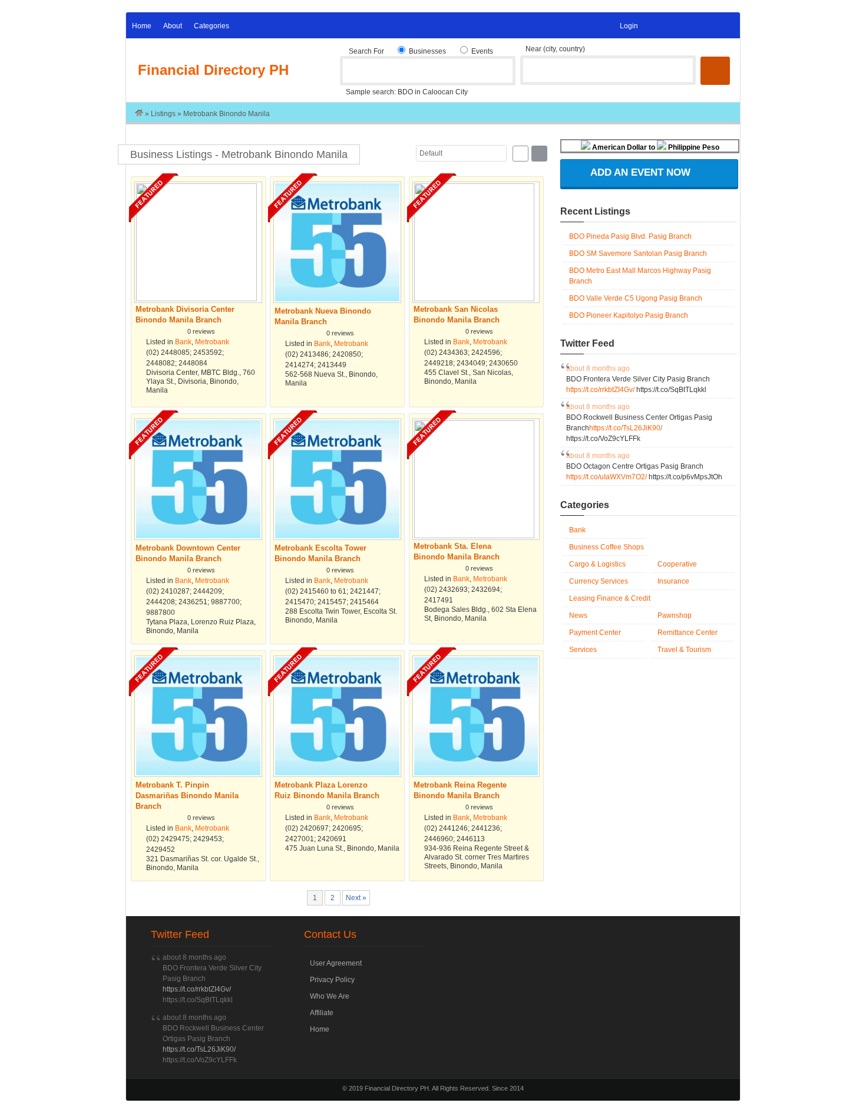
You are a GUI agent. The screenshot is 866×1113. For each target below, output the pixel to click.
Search (715, 71)
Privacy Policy (332, 980)
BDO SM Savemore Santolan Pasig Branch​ (638, 253)
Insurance (673, 581)
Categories (211, 26)
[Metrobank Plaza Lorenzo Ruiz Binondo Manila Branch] (337, 774)
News (578, 615)
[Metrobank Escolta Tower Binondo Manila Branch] (337, 538)
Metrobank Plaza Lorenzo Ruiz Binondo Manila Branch (292, 671)
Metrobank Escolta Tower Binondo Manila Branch (292, 434)
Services (583, 650)
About (172, 26)
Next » (356, 898)
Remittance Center (687, 632)
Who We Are (329, 996)
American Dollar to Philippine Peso (654, 147)
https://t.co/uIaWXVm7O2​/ (607, 477)
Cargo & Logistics (597, 564)
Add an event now (640, 172)
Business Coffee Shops (606, 547)
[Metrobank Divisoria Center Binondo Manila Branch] (198, 299)
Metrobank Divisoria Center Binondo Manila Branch (153, 197)
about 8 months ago (598, 368)
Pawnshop (674, 615)
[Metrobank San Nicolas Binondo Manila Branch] (476, 299)
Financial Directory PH (213, 70)
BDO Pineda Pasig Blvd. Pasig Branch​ (630, 236)
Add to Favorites (253, 313)
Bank (183, 342)
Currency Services (598, 581)
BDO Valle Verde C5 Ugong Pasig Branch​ (635, 298)
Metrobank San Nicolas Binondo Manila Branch (431, 197)
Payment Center (595, 632)
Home (141, 26)
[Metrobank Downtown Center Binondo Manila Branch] (198, 538)
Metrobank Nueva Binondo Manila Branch (292, 197)
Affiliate (321, 1013)
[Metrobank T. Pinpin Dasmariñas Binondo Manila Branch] (198, 774)
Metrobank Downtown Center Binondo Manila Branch (153, 434)
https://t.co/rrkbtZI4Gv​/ (601, 390)
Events (481, 51)
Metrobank (212, 342)
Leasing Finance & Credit (609, 598)
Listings (163, 114)
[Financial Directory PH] (139, 114)
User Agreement (336, 963)
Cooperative (677, 564)
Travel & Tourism (684, 650)
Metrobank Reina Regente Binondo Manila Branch (431, 671)
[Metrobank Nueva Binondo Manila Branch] (337, 301)
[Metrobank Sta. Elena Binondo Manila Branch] (476, 536)
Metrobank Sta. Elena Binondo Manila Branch (431, 434)
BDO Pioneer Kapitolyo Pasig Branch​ (628, 315)
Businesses (426, 51)
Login (629, 26)
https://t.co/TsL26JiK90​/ (625, 428)
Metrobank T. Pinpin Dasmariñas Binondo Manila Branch (153, 671)
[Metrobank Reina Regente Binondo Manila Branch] (476, 774)
